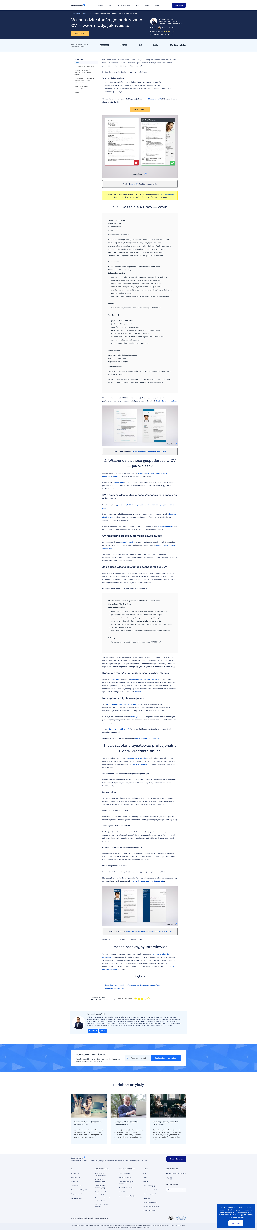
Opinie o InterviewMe (150, 1194)
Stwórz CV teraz (80, 33)
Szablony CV (75, 1177)
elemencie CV (139, 692)
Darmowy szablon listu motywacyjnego (103, 1199)
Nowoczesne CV (76, 1198)
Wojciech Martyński (166, 19)
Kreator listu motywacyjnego (100, 1174)
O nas (144, 1173)
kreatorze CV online (139, 764)
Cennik (157, 5)
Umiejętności (115, 679)
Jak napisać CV (76, 1186)
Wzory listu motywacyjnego (100, 1180)
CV (90, 13)
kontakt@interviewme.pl (177, 1173)
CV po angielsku (124, 1173)
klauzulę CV (135, 717)
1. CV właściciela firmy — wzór (85, 66)
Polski (170, 1190)
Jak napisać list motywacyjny (100, 1193)
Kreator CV (75, 1173)
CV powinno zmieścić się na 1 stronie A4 (123, 704)
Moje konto (178, 5)
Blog (84, 13)
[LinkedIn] (171, 1178)
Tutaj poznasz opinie (166, 194)
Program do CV (76, 1194)
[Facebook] (167, 1178)
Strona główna (76, 13)
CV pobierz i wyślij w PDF (119, 729)
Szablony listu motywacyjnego (100, 1187)
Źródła (76, 93)
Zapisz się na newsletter (165, 1058)
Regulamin (146, 1198)
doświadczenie (118, 482)
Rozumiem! (236, 1223)
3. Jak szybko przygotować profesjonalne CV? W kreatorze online (84, 81)
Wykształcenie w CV (126, 1188)
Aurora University (127, 542)
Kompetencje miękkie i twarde (126, 1183)
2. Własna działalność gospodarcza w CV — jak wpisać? (83, 72)
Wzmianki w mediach (150, 1190)
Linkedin (94, 1030)
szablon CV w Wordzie (137, 758)
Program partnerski (149, 1210)
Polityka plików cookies (151, 1206)
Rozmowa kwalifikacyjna (127, 1196)
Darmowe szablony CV (79, 1190)
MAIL (104, 1030)
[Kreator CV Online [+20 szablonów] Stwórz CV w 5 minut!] (78, 5)
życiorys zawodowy (165, 526)
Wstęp (76, 63)
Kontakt (145, 1181)
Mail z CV (122, 1192)
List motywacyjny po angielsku (102, 1205)
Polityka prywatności (150, 1202)
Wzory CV (74, 1181)
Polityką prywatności (236, 1217)
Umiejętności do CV (125, 1177)
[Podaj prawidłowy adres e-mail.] (138, 1058)
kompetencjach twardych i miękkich (144, 679)
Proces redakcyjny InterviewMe (81, 88)
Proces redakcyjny (149, 1186)
